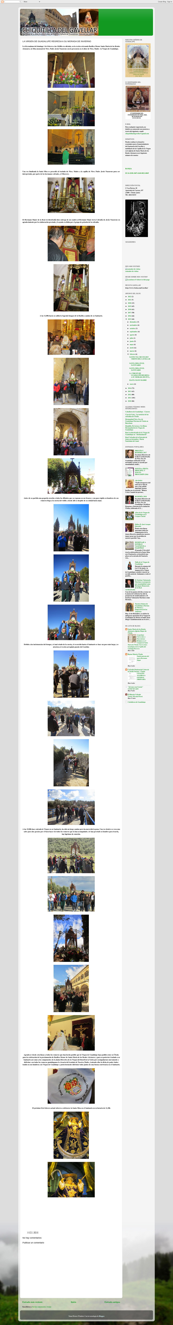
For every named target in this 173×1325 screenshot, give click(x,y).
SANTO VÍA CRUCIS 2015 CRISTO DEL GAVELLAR (139, 358)
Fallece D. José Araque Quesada (143, 525)
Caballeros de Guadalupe (137, 702)
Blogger (101, 1316)
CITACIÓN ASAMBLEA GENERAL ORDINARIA (141, 676)
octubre (133, 328)
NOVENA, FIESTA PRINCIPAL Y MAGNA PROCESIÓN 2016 (141, 471)
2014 (130, 388)
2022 (130, 296)
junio (132, 341)
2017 (130, 312)
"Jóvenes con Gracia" (135, 687)
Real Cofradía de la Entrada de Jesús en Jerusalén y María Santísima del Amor (136, 439)
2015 (130, 319)
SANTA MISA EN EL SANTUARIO (136, 364)
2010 (130, 401)
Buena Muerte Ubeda (135, 654)
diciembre (133, 322)
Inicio (73, 1302)
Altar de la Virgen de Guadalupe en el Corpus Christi (142, 514)
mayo (132, 344)
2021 (130, 300)
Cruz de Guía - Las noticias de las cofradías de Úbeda (137, 415)
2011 (130, 398)
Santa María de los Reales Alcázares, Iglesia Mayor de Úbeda (137, 631)
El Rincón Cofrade (134, 694)
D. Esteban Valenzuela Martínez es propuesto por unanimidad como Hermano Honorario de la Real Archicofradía (138, 585)
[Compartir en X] (33, 1232)
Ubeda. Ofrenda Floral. (135, 696)
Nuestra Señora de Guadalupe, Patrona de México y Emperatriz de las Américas (142, 608)
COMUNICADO (133, 689)
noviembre (133, 325)
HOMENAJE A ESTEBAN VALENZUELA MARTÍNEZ (140, 545)
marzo (132, 351)
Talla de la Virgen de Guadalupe (142, 563)
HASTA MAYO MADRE (138, 380)
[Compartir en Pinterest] (37, 1232)
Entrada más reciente (32, 1302)
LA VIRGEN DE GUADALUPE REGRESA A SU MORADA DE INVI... (139, 375)
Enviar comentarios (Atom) (41, 1307)
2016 (130, 316)
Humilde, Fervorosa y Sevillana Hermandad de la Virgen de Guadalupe (136, 428)
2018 (130, 309)
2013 (130, 391)
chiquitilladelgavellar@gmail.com (137, 133)
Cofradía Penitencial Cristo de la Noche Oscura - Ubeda (138, 670)
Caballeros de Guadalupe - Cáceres (137, 411)
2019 (130, 306)
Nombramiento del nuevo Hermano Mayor (143, 658)
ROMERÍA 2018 (141, 496)
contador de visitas (131, 271)
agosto (132, 335)
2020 (130, 303)
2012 (130, 394)
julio (131, 338)
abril (132, 348)
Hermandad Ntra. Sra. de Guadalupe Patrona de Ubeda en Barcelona (136, 421)
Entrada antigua (112, 1302)
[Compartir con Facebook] (35, 1232)
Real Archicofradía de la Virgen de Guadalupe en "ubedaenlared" (137, 433)
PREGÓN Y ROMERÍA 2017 (141, 451)
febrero (132, 354)
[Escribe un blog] (30, 1232)
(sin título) (138, 480)
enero (132, 384)
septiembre (134, 331)
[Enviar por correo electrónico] (28, 1232)
